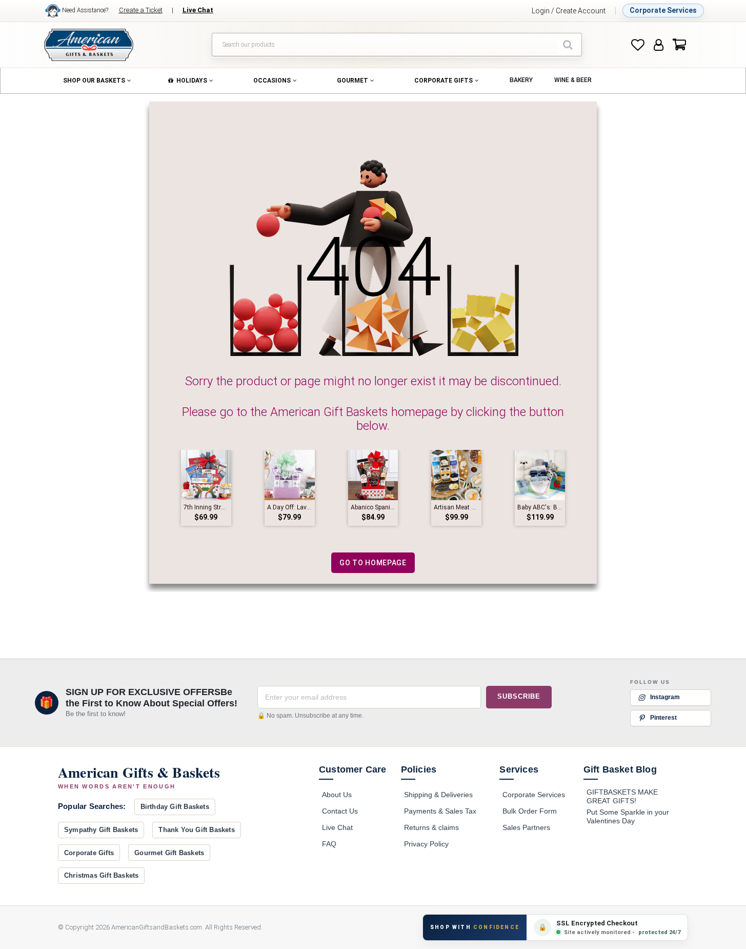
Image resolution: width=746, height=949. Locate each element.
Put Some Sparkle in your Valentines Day (628, 816)
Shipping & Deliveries (438, 794)
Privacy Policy (426, 844)
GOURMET (352, 80)
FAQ (329, 844)
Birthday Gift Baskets (174, 806)
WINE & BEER (573, 80)
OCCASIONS (272, 80)
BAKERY (521, 80)
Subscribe (518, 696)
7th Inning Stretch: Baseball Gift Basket (206, 507)
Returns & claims (431, 827)
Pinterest (663, 717)
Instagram (665, 696)
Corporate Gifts (89, 853)
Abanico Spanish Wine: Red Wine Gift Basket (373, 507)
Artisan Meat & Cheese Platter (456, 507)
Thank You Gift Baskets (196, 830)
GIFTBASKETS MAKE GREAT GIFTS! (622, 796)
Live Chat (337, 827)
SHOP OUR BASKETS (94, 80)
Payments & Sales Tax (440, 811)
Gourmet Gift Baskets (169, 853)
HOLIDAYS (191, 80)
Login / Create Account (569, 11)
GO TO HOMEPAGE (373, 563)
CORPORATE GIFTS (443, 80)
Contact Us (340, 811)
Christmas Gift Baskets (101, 875)
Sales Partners (526, 827)
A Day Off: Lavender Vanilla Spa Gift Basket (289, 507)
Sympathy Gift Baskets (101, 830)
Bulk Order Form (529, 811)
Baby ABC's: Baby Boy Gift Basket (539, 507)
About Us (337, 794)
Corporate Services (663, 10)
